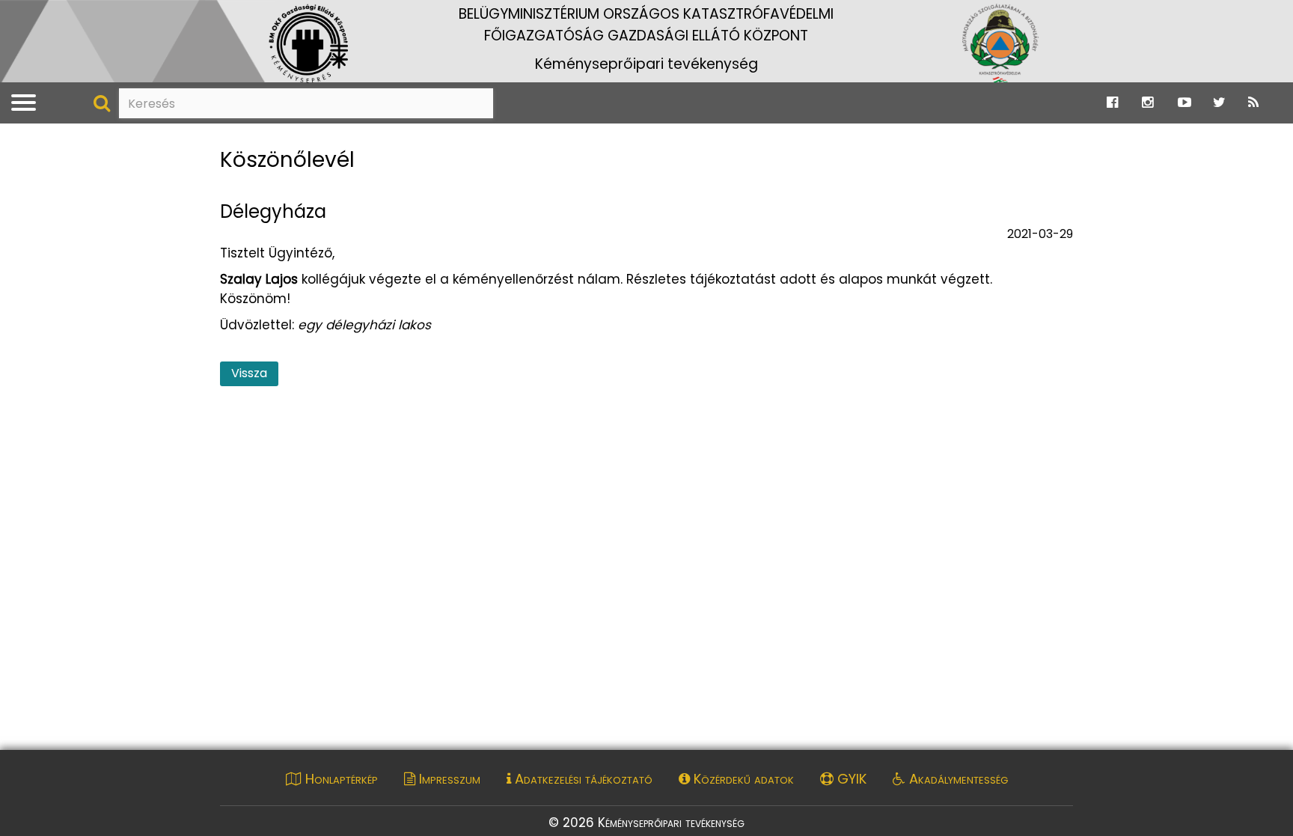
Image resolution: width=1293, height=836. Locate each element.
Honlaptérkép (340, 778)
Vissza (249, 373)
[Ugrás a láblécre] (42, 15)
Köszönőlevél (287, 160)
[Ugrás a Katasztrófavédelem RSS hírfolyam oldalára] (1253, 103)
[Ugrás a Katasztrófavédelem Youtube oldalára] (1184, 103)
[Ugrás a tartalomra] (26, 15)
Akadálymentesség (956, 778)
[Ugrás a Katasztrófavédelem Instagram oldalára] (1147, 103)
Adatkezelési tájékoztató (581, 778)
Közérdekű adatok (742, 778)
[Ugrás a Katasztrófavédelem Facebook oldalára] (1112, 103)
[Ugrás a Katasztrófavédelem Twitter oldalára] (1219, 103)
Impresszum (447, 778)
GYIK (850, 778)
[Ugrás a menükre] (10, 15)
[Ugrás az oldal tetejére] (229, 137)
